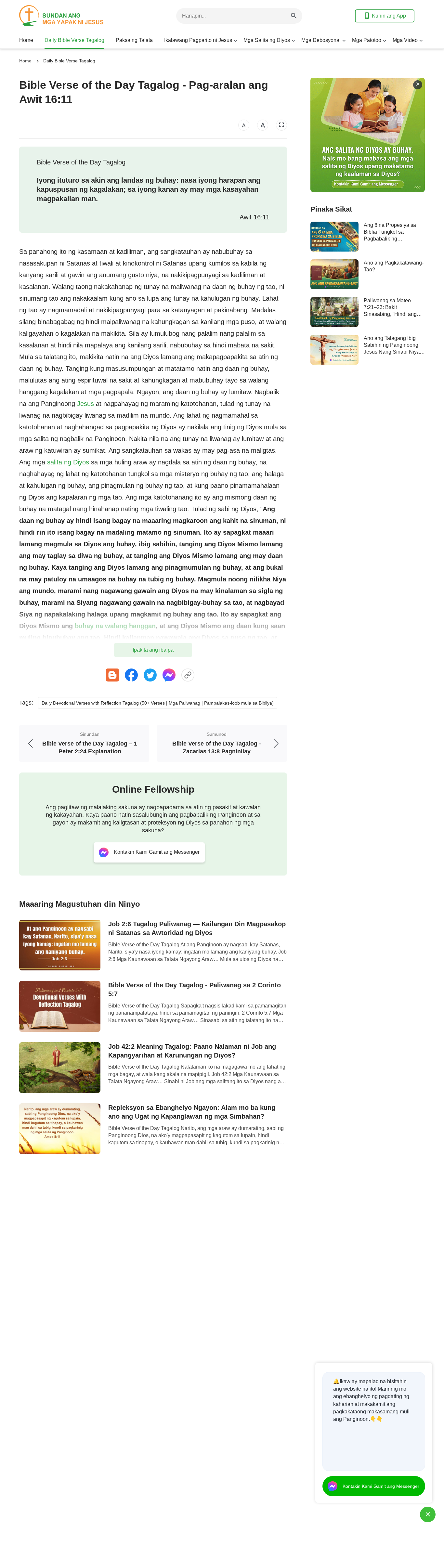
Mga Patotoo (366, 40)
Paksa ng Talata (134, 40)
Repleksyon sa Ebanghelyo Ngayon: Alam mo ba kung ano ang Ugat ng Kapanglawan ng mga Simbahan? (191, 1112)
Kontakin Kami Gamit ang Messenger (381, 1486)
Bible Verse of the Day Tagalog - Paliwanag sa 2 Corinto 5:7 (194, 989)
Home (26, 40)
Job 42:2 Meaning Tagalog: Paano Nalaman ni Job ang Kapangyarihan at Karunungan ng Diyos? (192, 1051)
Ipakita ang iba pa (153, 650)
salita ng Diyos (68, 462)
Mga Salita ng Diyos (266, 40)
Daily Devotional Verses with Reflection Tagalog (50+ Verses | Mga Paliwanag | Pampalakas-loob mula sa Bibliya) (158, 703)
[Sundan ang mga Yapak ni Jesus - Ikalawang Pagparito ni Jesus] (71, 15)
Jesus (85, 403)
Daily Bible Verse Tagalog (74, 40)
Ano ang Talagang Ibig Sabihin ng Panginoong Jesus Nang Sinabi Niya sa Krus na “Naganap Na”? (392, 352)
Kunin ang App (389, 16)
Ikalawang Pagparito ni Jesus (198, 40)
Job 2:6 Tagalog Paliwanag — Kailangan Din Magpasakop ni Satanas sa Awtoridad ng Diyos (197, 928)
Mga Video (405, 40)
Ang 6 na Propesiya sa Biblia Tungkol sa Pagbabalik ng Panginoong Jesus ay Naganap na (390, 238)
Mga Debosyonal (321, 40)
